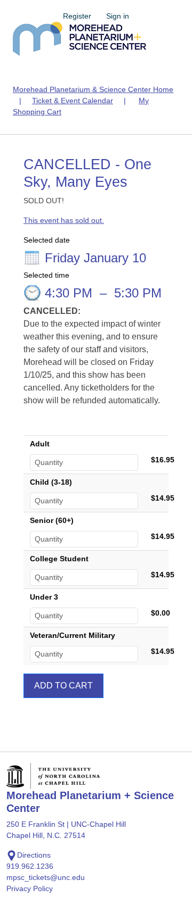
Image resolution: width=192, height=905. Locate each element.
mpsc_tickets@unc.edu (45, 877)
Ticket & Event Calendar (72, 100)
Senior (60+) (52, 520)
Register (77, 16)
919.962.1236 (29, 866)
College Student (59, 558)
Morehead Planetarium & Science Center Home (93, 89)
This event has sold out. (63, 220)
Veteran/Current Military (72, 635)
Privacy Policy (29, 888)
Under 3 (44, 597)
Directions (34, 855)
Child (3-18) (51, 482)
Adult (40, 443)
